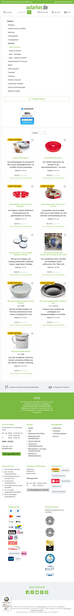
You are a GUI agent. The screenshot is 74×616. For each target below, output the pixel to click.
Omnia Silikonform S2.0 (53, 158)
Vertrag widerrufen (11, 454)
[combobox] (22, 12)
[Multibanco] (16, 537)
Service (30, 424)
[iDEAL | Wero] (10, 537)
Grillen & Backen (13, 69)
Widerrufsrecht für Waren (36, 433)
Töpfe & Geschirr (15, 47)
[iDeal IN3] (11, 559)
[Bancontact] (18, 527)
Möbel (10, 65)
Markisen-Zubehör (14, 91)
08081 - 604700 (7, 441)
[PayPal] (11, 511)
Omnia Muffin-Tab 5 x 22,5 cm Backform (20, 205)
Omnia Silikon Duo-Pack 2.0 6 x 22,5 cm (53, 205)
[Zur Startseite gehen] (37, 7)
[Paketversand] (55, 470)
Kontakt (30, 428)
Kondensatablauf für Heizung (17, 61)
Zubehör (10, 21)
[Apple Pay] (18, 522)
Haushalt (11, 43)
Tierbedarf (11, 72)
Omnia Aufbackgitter (21, 158)
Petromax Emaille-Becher (20, 351)
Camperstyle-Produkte (15, 83)
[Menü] (10, 597)
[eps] (20, 532)
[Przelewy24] (14, 548)
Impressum (56, 431)
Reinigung (11, 25)
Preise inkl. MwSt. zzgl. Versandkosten (21, 178)
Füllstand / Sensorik (14, 80)
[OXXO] (12, 543)
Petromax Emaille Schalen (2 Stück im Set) (20, 302)
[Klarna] (24, 553)
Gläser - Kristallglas (15, 54)
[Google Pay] (11, 522)
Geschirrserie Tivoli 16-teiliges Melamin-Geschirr (20, 254)
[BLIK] (12, 532)
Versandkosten (41, 606)
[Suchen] (29, 12)
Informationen (56, 424)
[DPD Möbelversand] (55, 481)
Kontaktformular (7, 448)
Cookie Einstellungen (59, 433)
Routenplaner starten (39, 490)
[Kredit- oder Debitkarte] (14, 516)
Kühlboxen (11, 32)
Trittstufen (11, 76)
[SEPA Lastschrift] (11, 527)
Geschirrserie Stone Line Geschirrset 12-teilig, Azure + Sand (53, 254)
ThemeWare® (54, 612)
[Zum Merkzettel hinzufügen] (32, 140)
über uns (56, 436)
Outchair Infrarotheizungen (16, 87)
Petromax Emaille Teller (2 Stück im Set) (53, 302)
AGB (29, 431)
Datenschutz (57, 428)
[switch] (6, 609)
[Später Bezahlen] (18, 511)
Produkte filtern (38, 99)
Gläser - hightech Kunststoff (17, 58)
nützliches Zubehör (15, 50)
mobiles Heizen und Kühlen (17, 28)
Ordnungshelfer (13, 36)
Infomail (30, 410)
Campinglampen (13, 40)
